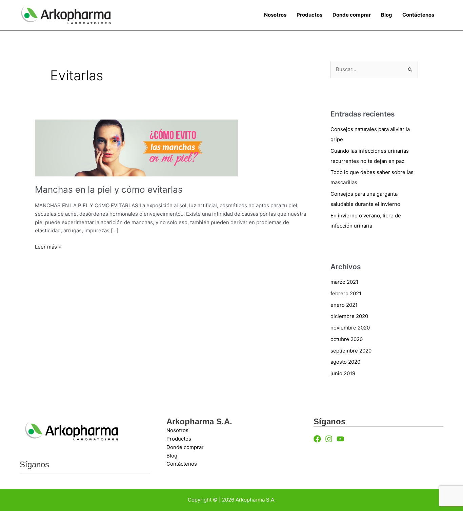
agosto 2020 (345, 362)
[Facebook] (317, 439)
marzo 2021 (344, 282)
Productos (309, 15)
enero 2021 (344, 305)
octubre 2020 (346, 339)
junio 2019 (342, 373)
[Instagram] (329, 439)
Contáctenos (418, 15)
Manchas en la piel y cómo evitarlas (109, 189)
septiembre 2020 (350, 350)
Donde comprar (352, 15)
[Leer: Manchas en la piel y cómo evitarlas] (136, 147)
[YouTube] (340, 439)
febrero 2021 (345, 293)
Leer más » (48, 246)
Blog (386, 15)
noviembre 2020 (350, 327)
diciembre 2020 (349, 316)
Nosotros (275, 15)
